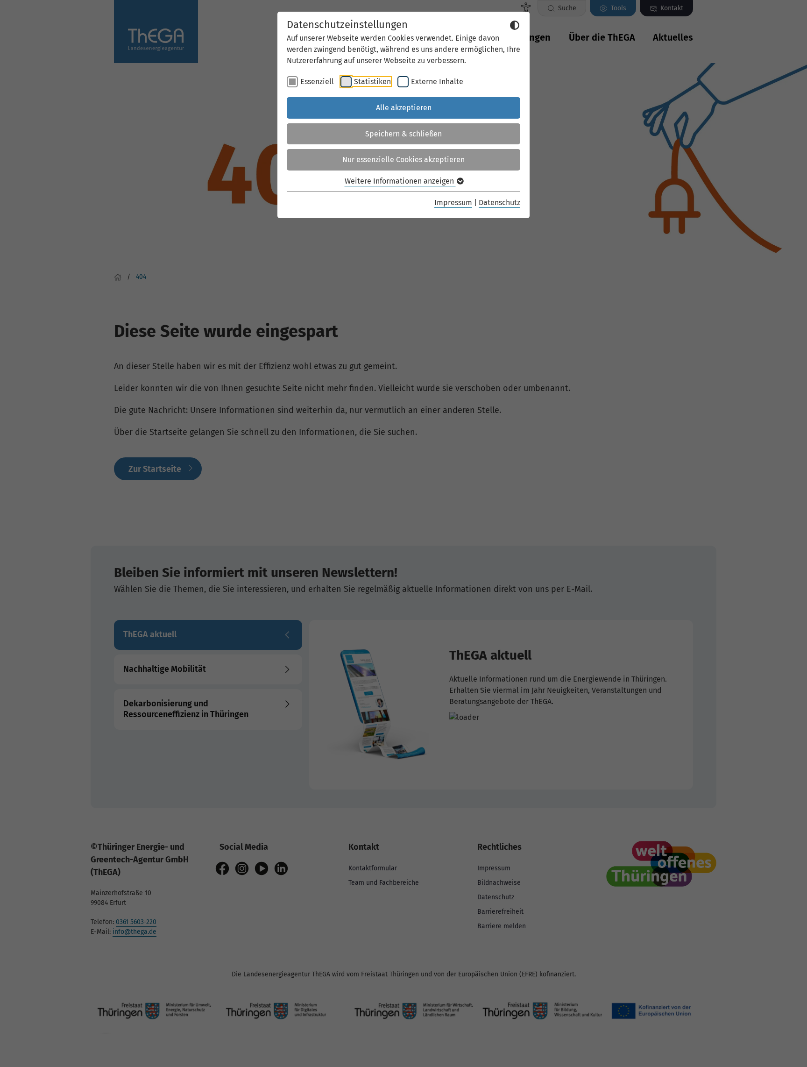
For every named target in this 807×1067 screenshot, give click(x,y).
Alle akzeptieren (404, 107)
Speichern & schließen (403, 133)
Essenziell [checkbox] (317, 81)
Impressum (453, 202)
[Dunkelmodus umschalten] (514, 25)
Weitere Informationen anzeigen (400, 181)
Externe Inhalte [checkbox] (437, 81)
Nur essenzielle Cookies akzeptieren (403, 159)
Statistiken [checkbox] (372, 81)
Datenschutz (499, 202)
